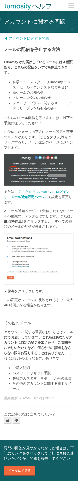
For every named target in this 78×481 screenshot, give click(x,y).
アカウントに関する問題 (28, 38)
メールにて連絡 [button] (19, 470)
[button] (8, 420)
